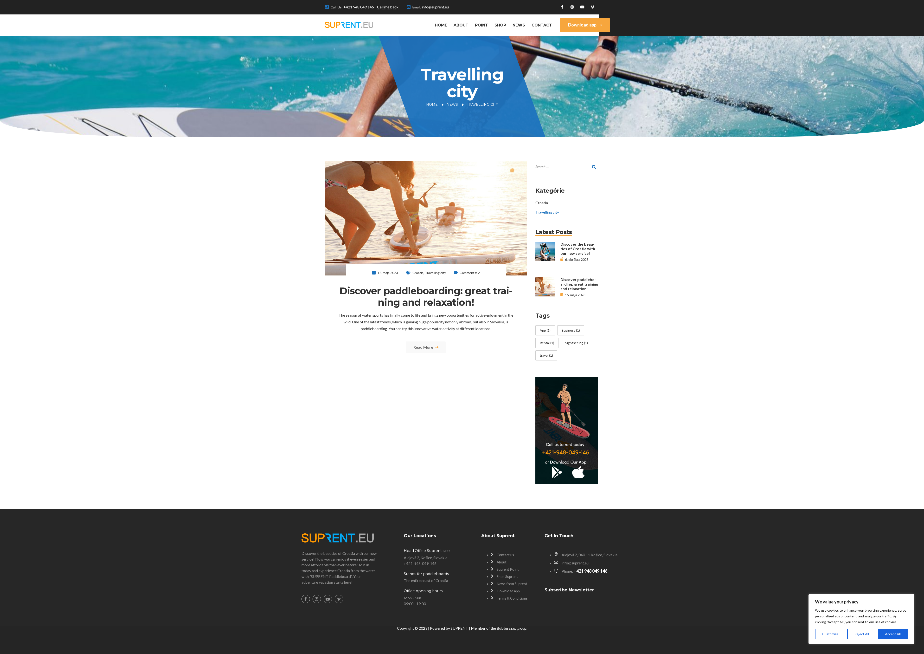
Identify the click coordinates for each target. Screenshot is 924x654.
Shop (500, 25)
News (519, 25)
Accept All (893, 634)
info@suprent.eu (435, 7)
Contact (542, 25)
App (545, 330)
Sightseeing (576, 343)
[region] (861, 619)
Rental (547, 343)
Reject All (861, 634)
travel (546, 355)
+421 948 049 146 (358, 7)
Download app (582, 24)
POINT (481, 25)
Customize (830, 634)
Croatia (418, 273)
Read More (423, 347)
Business (571, 330)
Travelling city (435, 273)
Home (441, 25)
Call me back (387, 7)
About (461, 25)
